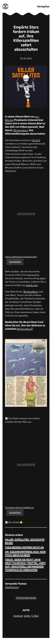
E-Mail (35, 616)
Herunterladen (15, 262)
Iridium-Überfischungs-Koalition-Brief (21, 257)
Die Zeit (36, 140)
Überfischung (12, 587)
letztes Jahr (32, 285)
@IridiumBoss (20, 130)
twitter (27, 616)
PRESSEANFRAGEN (26, 598)
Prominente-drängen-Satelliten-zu (19, 507)
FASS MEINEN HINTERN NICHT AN (24, 547)
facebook (18, 616)
